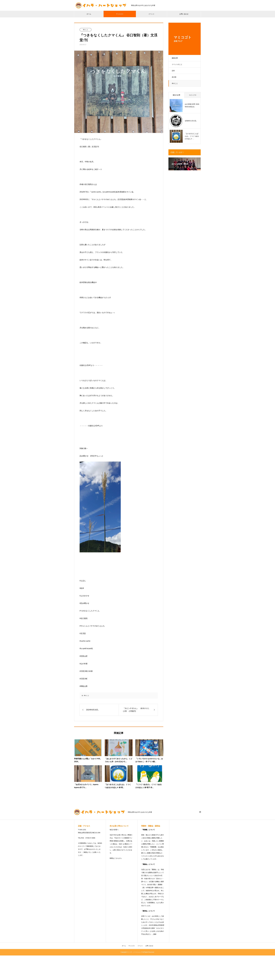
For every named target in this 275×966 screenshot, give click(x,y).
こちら (116, 858)
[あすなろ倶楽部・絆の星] (184, 169)
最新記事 (175, 58)
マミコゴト (120, 14)
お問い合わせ (183, 14)
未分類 (174, 77)
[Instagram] (200, 812)
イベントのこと (177, 64)
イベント (151, 14)
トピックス (192, 95)
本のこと (175, 83)
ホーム (89, 14)
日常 (173, 71)
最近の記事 (176, 95)
